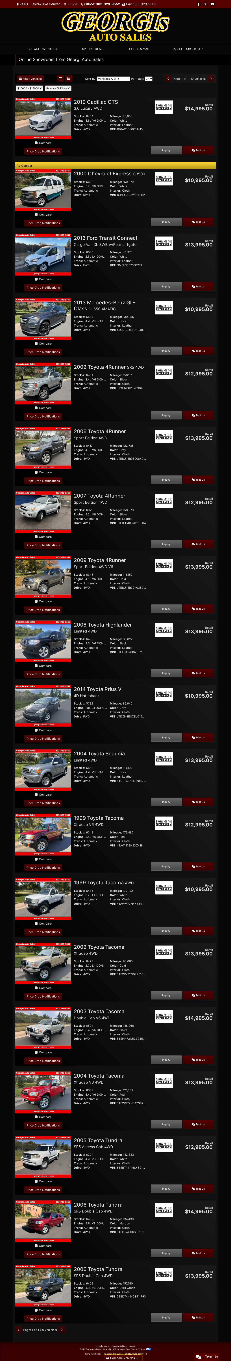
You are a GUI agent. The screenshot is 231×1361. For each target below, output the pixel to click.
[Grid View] (60, 78)
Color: (114, 120)
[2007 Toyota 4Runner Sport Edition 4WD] (43, 512)
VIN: (113, 129)
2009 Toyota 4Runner (100, 563)
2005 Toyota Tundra (98, 1143)
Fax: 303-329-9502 (141, 4)
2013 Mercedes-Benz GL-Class (104, 305)
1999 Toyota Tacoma (99, 821)
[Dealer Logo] (115, 25)
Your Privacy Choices (135, 1349)
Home (98, 1346)
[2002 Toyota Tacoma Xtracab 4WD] (43, 963)
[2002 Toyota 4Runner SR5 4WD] (43, 383)
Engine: (79, 120)
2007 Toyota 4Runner (99, 499)
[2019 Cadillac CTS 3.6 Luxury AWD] (43, 118)
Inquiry (166, 150)
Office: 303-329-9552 (102, 4)
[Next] (211, 78)
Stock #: (79, 116)
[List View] (68, 78)
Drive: (78, 129)
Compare (45, 143)
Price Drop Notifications (43, 151)
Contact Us (117, 1346)
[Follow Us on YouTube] (212, 4)
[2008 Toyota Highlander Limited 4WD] (43, 641)
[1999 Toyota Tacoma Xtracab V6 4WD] (43, 834)
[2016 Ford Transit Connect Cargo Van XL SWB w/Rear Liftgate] (43, 254)
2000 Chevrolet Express (109, 173)
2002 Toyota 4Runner (109, 367)
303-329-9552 (140, 1354)
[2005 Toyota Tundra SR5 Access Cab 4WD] (43, 1156)
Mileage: (116, 116)
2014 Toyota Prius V (98, 692)
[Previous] (168, 78)
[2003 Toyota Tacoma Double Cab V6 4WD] (43, 1027)
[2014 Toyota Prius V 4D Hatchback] (43, 705)
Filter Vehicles (32, 78)
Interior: (115, 125)
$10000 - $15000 (29, 88)
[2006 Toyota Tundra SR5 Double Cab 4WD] (43, 1221)
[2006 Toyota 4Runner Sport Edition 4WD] (43, 447)
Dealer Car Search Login (90, 1349)
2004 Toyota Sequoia (99, 756)
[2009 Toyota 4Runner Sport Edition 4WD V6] (43, 576)
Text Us (200, 150)
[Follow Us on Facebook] (198, 4)
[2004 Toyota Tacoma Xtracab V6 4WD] (43, 1092)
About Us (106, 1346)
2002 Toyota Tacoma (99, 950)
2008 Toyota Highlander (103, 628)
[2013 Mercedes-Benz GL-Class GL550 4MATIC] (43, 318)
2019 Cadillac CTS (96, 105)
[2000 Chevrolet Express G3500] (43, 190)
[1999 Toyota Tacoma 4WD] (43, 899)
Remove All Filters (57, 88)
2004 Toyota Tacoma (99, 1079)
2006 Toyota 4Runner (100, 434)
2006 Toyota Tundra (98, 1208)
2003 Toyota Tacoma (99, 1014)
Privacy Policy (129, 1346)
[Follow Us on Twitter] (205, 4)
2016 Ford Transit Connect (106, 241)
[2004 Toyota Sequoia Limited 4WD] (43, 770)
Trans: (78, 125)
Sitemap (121, 1349)
